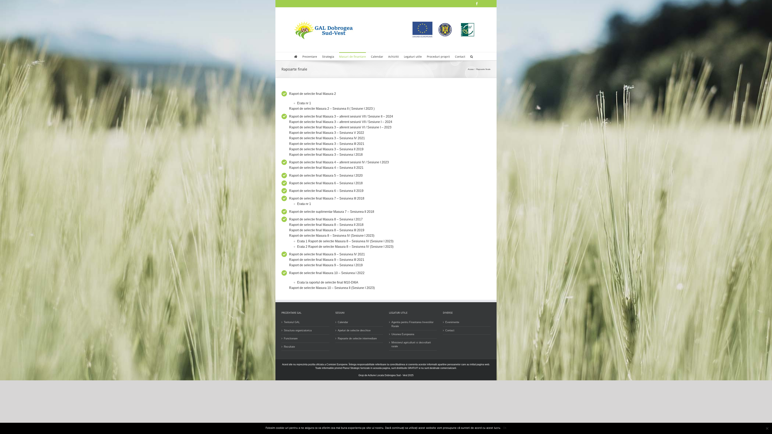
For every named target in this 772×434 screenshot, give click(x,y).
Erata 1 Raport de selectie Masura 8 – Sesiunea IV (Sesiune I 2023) (345, 241)
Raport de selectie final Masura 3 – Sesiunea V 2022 (326, 132)
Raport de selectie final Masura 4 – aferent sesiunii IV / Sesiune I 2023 (339, 162)
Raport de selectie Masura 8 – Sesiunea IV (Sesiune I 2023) (331, 235)
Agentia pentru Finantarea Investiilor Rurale (412, 324)
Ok (504, 427)
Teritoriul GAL (292, 322)
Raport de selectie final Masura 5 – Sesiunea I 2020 (326, 175)
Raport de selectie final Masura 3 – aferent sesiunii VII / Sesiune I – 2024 (340, 122)
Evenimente (452, 322)
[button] (471, 56)
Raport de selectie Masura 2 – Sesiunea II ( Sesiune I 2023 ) (332, 108)
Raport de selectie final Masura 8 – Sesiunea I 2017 (326, 219)
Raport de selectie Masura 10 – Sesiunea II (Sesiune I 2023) (332, 288)
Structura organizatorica (298, 330)
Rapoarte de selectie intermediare (357, 338)
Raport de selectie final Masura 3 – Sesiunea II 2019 (326, 149)
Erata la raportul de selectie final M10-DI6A (327, 282)
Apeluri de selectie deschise (354, 330)
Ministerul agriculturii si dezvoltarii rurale (411, 344)
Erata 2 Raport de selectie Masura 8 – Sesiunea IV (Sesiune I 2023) (345, 246)
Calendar (343, 322)
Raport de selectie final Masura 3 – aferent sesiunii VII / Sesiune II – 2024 (341, 116)
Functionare (291, 338)
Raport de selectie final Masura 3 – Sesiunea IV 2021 (327, 138)
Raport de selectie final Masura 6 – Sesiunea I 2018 (326, 183)
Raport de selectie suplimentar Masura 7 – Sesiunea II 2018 (331, 211)
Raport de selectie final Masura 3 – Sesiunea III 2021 (326, 143)
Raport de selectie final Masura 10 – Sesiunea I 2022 (326, 273)
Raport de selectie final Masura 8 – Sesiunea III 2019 (326, 230)
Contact (449, 330)
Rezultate (289, 346)
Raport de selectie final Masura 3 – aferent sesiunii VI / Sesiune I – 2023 (340, 127)
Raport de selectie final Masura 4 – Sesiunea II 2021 (326, 167)
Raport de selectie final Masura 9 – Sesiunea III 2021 (326, 259)
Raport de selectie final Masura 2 (312, 93)
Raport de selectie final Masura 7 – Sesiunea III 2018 (326, 198)
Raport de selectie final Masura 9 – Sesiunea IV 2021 (327, 254)
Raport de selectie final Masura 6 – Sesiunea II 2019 (326, 190)
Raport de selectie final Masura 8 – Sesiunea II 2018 (326, 224)
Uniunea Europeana (402, 334)
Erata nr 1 (304, 103)
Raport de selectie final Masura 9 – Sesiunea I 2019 (326, 265)
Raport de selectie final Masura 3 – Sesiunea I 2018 (326, 154)
